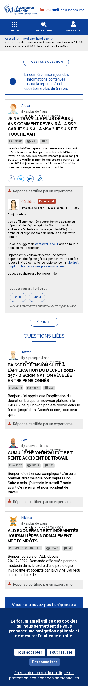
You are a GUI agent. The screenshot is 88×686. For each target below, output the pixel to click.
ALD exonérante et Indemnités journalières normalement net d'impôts (43, 535)
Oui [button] (20, 297)
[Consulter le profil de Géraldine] (13, 209)
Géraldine (28, 201)
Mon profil (73, 30)
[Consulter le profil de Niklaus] (13, 524)
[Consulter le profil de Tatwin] (13, 359)
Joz (24, 440)
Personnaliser (44, 662)
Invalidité (15, 387)
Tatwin (26, 352)
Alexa (25, 106)
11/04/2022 (63, 208)
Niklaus (26, 518)
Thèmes (14, 30)
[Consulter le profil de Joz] (13, 446)
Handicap (15, 141)
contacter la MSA (46, 244)
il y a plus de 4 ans (32, 208)
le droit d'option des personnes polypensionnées (43, 264)
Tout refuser (61, 652)
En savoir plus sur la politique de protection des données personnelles (44, 675)
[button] (44, 17)
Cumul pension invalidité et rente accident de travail (40, 455)
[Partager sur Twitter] (20, 179)
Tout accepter (29, 652)
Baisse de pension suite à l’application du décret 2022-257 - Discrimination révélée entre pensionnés (41, 372)
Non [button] (39, 299)
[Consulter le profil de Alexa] (13, 112)
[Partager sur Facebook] (11, 179)
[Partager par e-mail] (30, 179)
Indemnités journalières (25, 548)
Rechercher (44, 30)
